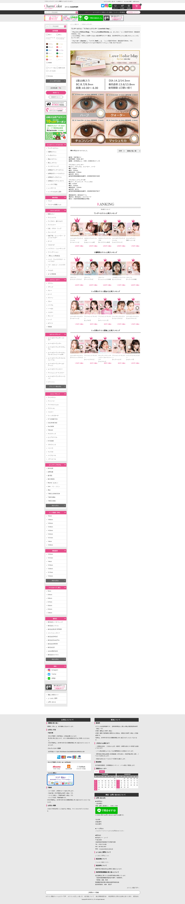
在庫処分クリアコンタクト (56, 181)
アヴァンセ (51, 408)
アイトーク (51, 401)
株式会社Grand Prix (53, 640)
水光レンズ (105, 12)
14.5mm (50, 523)
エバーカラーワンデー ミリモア (56, 339)
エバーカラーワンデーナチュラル (56, 348)
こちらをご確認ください (102, 862)
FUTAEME (51, 441)
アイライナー (52, 225)
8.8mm (50, 598)
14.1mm (50, 538)
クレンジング (52, 232)
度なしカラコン (52, 162)
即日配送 (122, 12)
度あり (50, 34)
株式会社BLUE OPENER (55, 629)
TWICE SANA (52, 501)
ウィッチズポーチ (53, 415)
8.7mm (50, 602)
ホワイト (60, 59)
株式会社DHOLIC (53, 636)
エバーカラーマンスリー (55, 369)
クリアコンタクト (51, 38)
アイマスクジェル (53, 404)
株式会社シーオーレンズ (55, 622)
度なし (60, 34)
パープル (60, 50)
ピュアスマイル (52, 437)
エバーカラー (96, 12)
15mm (50, 516)
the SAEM (51, 426)
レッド (50, 59)
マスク (50, 201)
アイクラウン (52, 397)
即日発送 (50, 76)
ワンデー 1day (52, 68)
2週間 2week (61, 68)
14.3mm (50, 530)
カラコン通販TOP (74, 24)
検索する (56, 93)
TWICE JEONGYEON (54, 493)
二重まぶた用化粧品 (54, 256)
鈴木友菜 (50, 468)
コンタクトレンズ (53, 166)
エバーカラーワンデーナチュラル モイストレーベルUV (56, 353)
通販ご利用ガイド (53, 695)
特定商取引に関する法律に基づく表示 (119, 896)
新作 (110, 12)
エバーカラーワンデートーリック (56, 377)
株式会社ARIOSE (53, 644)
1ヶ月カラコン (52, 155)
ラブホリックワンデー (87, 24)
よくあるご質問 (128, 1)
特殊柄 (50, 62)
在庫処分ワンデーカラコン (56, 170)
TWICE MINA (51, 497)
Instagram (54, 670)
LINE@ (52, 678)
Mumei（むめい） (53, 483)
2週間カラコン (52, 152)
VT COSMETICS (53, 419)
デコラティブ (52, 433)
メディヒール (52, 459)
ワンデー (115, 12)
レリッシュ (51, 382)
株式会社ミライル (53, 625)
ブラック (50, 47)
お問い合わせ (136, 1)
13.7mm (50, 572)
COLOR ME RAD (52, 423)
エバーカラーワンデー (54, 343)
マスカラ (50, 270)
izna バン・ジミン (54, 486)
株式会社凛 (51, 647)
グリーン (60, 53)
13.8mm (50, 545)
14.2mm (50, 534)
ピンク (60, 47)
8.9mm (50, 594)
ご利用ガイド (120, 1)
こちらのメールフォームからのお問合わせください (109, 830)
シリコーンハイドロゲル (61, 38)
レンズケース (52, 188)
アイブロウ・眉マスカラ (55, 221)
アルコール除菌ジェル (54, 204)
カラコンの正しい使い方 (109, 1)
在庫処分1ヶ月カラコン (55, 177)
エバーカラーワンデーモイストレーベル (56, 359)
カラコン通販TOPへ (133, 887)
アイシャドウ (52, 217)
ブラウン (50, 44)
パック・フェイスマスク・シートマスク (56, 260)
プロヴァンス (52, 444)
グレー (50, 53)
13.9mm (50, 565)
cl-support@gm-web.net (106, 849)
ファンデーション (53, 252)
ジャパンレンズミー (54, 633)
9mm (49, 591)
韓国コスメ (51, 214)
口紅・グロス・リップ (54, 228)
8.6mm (50, 605)
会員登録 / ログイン (133, 12)
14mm (50, 541)
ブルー (50, 50)
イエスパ (50, 412)
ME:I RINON (51, 479)
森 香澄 (50, 475)
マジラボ (50, 452)
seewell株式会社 (53, 651)
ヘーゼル (60, 44)
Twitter (53, 674)
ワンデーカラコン (53, 148)
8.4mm (50, 613)
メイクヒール (52, 455)
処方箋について (89, 896)
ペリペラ (50, 448)
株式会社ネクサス (53, 654)
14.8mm (50, 519)
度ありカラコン (52, 159)
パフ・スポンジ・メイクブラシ (56, 266)
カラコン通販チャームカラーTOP (56, 896)
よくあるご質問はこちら (102, 855)
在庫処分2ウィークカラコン (56, 173)
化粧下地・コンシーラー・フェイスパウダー (56, 236)
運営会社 (136, 896)
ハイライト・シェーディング (56, 248)
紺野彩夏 (50, 472)
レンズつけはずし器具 (54, 191)
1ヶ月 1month (52, 71)
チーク (50, 241)
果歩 (49, 490)
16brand (50, 430)
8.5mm (50, 609)
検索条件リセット (56, 97)
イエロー (50, 56)
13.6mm (50, 576)
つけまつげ (51, 245)
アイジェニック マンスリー (56, 373)
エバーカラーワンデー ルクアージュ (56, 364)
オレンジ (60, 56)
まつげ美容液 (52, 274)
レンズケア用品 (52, 184)
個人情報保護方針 (101, 896)
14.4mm (50, 527)
